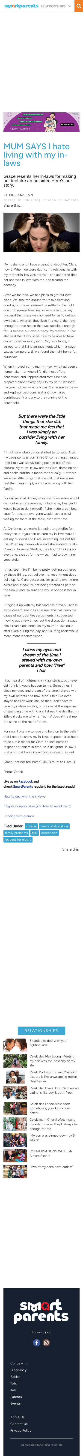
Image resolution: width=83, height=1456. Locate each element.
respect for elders (18, 840)
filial (34, 833)
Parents (16, 1397)
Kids (13, 1390)
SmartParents (23, 787)
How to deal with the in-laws (24, 796)
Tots (13, 1383)
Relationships (53, 6)
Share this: (12, 205)
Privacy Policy (20, 1430)
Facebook (25, 781)
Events (15, 1403)
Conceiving (19, 1363)
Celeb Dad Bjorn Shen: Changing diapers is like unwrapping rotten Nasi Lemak (53, 1076)
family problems (16, 833)
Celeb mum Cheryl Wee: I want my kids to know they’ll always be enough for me (54, 1124)
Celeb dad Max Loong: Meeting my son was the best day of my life (52, 1060)
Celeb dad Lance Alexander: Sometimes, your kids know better (50, 1108)
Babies (15, 1377)
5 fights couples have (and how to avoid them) (37, 806)
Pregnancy (18, 1370)
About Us (17, 1417)
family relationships (54, 826)
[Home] (22, 6)
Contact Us (19, 1424)
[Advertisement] (41, 60)
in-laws (31, 826)
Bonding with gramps (18, 816)
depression (49, 833)
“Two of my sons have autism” (51, 1167)
